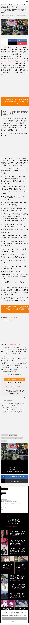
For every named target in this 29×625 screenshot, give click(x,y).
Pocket (22, 43)
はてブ (20, 40)
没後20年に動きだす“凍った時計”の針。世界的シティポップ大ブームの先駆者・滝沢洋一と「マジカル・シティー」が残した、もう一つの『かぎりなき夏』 (21, 610)
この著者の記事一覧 (14, 344)
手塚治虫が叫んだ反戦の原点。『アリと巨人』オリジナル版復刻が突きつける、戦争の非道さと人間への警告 (7, 610)
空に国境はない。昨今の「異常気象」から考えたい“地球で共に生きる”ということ (21, 565)
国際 (4, 15)
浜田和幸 (4, 440)
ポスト (13, 43)
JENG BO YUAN (12, 317)
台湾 (16, 435)
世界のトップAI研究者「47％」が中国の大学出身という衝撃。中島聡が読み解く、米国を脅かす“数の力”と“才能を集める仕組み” (8, 565)
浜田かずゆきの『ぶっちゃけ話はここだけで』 (13, 438)
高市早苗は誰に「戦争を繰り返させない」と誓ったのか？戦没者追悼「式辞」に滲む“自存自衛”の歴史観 (18, 550)
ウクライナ (5, 435)
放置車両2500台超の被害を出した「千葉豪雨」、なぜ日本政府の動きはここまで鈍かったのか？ (17, 577)
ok (14, 618)
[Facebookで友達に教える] (14, 475)
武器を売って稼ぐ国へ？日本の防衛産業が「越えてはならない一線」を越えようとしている (17, 542)
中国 (11, 435)
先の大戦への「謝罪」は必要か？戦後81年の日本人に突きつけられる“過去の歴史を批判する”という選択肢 (18, 586)
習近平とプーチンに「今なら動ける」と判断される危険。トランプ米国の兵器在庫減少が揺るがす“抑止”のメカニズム (17, 595)
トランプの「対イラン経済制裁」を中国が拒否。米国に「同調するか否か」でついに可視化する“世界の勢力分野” (13, 406)
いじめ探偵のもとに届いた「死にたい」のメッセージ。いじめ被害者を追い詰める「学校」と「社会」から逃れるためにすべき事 (14, 522)
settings (14, 621)
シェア (10, 40)
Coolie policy (23, 615)
